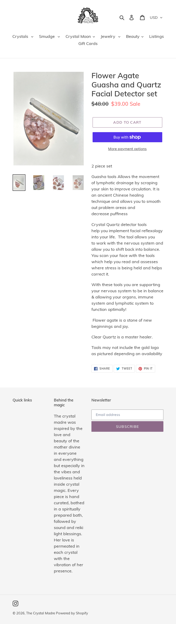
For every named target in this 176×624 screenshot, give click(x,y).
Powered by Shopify (72, 613)
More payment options (127, 148)
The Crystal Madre (41, 613)
